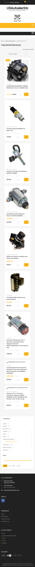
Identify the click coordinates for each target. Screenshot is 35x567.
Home (2, 41)
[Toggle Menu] (32, 25)
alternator (9, 84)
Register (16, 2)
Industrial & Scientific (10, 41)
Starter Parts (6, 428)
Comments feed (5, 519)
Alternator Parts (7, 447)
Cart (3, 533)
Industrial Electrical (11, 126)
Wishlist (4, 543)
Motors (4, 434)
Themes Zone (27, 563)
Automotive (9, 295)
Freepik (20, 565)
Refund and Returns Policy (9, 535)
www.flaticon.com (28, 565)
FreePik (8, 565)
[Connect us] (3, 500)
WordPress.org (5, 521)
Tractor (5, 423)
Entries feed (4, 516)
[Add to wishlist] (26, 94)
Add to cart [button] (21, 95)
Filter (5, 465)
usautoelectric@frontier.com (11, 490)
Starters (5, 426)
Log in (2, 514)
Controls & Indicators (11, 212)
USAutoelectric (17, 8)
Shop (3, 538)
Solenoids (8, 338)
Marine (4, 436)
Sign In (12, 2)
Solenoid (5, 431)
